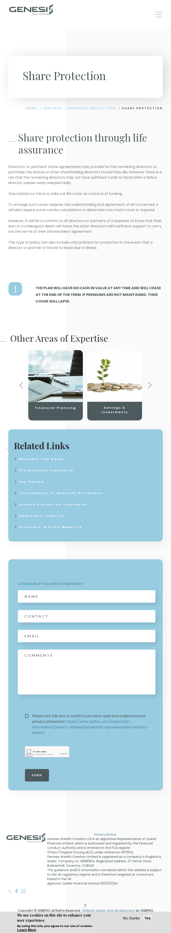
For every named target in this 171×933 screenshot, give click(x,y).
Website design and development (108, 910)
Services (53, 108)
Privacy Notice (105, 834)
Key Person (31, 482)
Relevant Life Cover (42, 459)
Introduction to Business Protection (61, 493)
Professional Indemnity (46, 470)
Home (31, 108)
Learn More (26, 930)
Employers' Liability (42, 516)
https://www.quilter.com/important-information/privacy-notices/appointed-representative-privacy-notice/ (90, 727)
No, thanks (131, 918)
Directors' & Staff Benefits (50, 527)
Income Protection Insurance (53, 504)
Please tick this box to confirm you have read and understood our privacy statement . (90, 724)
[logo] (31, 10)
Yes (148, 918)
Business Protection (92, 108)
